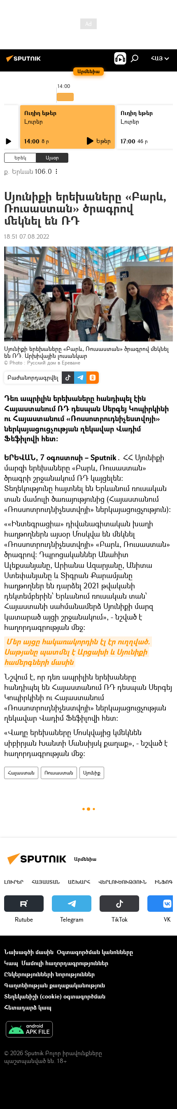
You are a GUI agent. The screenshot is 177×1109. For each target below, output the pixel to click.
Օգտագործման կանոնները (95, 952)
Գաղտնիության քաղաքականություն (54, 985)
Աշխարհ (79, 881)
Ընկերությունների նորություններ (49, 974)
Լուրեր (33, 121)
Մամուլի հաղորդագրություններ (64, 963)
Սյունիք (91, 772)
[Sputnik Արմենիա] (24, 61)
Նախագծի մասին (29, 952)
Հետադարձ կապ (27, 1007)
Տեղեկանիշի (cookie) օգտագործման (54, 996)
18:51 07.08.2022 (26, 236)
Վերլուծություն (122, 881)
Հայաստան (21, 772)
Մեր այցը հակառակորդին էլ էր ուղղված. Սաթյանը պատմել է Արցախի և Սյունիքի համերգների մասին (78, 651)
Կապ (11, 963)
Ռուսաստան (58, 772)
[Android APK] (29, 1030)
